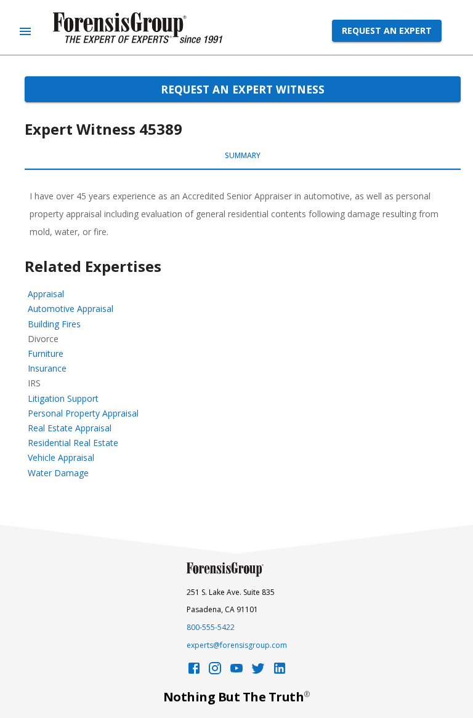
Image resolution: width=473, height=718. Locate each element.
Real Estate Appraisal (69, 428)
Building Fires (54, 324)
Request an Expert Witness (243, 89)
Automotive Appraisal (70, 308)
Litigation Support (63, 398)
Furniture (45, 353)
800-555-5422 (211, 627)
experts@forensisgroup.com (237, 645)
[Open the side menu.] (25, 31)
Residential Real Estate (73, 443)
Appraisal (46, 294)
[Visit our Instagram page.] (215, 671)
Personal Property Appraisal (83, 413)
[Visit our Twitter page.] (258, 671)
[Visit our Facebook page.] (194, 671)
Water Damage (58, 473)
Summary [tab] (243, 155)
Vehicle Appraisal (61, 457)
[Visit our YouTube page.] (236, 671)
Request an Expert (387, 30)
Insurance (47, 368)
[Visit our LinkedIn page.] (279, 671)
